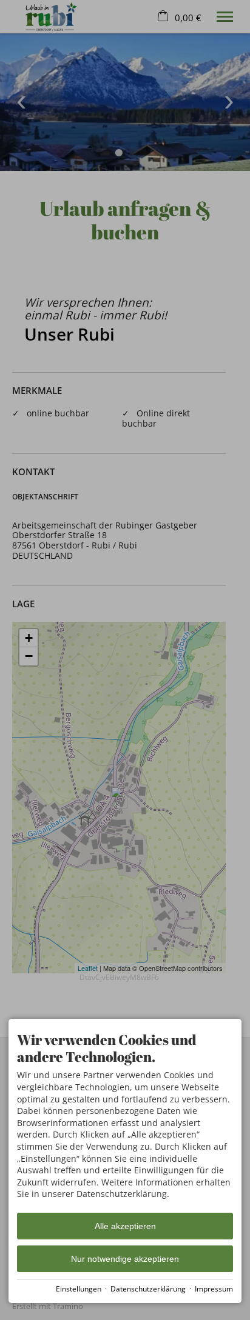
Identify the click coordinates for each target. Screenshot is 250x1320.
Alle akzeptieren (125, 1226)
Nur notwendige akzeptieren (125, 1259)
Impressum (214, 1288)
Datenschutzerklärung (148, 1288)
